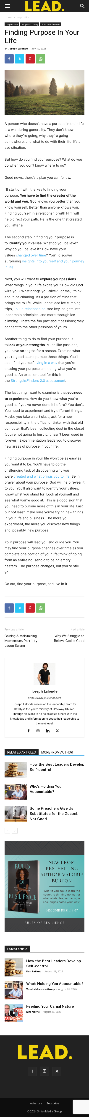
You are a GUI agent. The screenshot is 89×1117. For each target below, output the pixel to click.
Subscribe (53, 1103)
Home (8, 17)
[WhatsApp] (40, 58)
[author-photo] (44, 685)
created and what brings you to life (42, 476)
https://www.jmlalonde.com (44, 697)
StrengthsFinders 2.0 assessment (38, 380)
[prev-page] (7, 831)
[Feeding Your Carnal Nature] (14, 1013)
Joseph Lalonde (18, 48)
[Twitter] (19, 58)
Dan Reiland (33, 971)
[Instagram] (40, 731)
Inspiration (23, 17)
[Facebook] (9, 58)
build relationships (30, 309)
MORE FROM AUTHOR (57, 752)
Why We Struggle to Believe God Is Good (69, 638)
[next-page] (15, 831)
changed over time (31, 255)
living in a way (46, 362)
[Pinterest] (30, 58)
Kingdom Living (30, 24)
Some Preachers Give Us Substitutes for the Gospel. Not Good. (54, 813)
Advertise (36, 1103)
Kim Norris (32, 1011)
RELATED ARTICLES (21, 752)
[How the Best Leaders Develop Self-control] (16, 770)
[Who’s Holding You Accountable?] (16, 792)
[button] (7, 6)
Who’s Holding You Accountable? (55, 983)
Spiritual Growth (51, 24)
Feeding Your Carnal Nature (50, 1006)
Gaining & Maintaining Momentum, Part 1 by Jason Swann (21, 641)
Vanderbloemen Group (40, 989)
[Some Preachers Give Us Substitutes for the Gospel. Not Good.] (16, 814)
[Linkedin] (49, 731)
